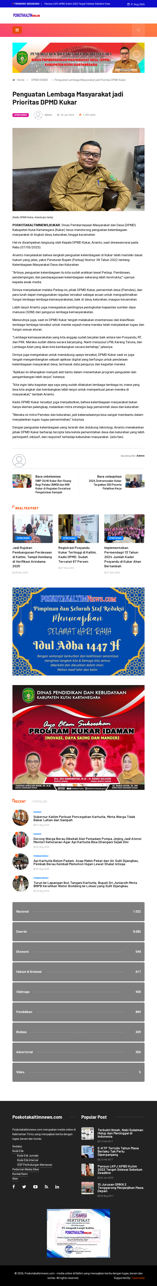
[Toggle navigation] (17, 30)
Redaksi (17, 1146)
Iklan (15, 1178)
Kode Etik (18, 1151)
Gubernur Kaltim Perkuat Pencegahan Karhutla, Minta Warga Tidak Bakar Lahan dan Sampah (84, 818)
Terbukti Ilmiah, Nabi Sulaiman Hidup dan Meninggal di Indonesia (120, 1133)
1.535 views (89, 115)
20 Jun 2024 (67, 115)
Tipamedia (138, 1277)
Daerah (37, 812)
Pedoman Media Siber (25, 1169)
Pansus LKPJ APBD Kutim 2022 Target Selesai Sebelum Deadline (120, 1169)
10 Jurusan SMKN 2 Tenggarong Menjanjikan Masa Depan (76, 3)
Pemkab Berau (41, 856)
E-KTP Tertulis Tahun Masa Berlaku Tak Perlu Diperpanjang (118, 1151)
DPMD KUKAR (39, 79)
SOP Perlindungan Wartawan (34, 1164)
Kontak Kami (20, 1173)
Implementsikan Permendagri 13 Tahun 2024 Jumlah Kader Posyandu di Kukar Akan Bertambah (122, 556)
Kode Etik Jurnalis (27, 1155)
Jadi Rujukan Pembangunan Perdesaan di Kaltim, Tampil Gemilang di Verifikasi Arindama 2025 (32, 556)
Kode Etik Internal (27, 1160)
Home (21, 79)
